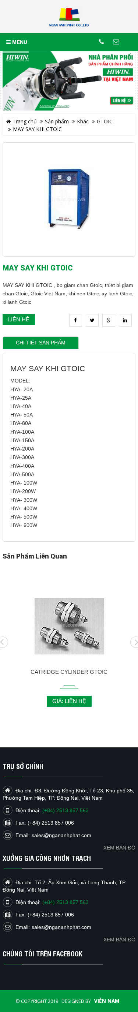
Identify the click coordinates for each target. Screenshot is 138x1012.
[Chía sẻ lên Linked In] (125, 320)
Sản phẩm (57, 121)
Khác (83, 121)
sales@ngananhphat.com (61, 927)
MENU (19, 42)
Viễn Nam (106, 1001)
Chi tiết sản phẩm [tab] (41, 343)
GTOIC (105, 121)
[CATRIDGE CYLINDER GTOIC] (69, 625)
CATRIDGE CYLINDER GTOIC (69, 672)
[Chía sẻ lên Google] (108, 320)
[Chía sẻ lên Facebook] (75, 320)
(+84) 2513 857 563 (65, 902)
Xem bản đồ (119, 939)
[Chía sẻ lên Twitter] (92, 320)
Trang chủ (24, 121)
